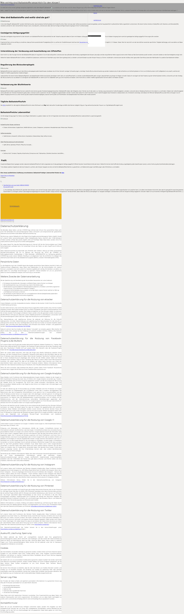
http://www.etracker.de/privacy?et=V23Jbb (18, 326)
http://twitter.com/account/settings (11, 529)
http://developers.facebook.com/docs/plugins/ (22, 349)
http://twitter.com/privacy (41, 524)
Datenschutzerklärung (7, 220)
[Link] (69, 44)
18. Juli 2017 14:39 (8, 187)
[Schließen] (88, 43)
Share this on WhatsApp (7, 175)
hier (63, 172)
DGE (4, 105)
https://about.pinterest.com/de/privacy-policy (43, 506)
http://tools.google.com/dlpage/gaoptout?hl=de (14, 416)
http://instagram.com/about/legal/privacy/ (12, 481)
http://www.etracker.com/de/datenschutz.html (14, 334)
